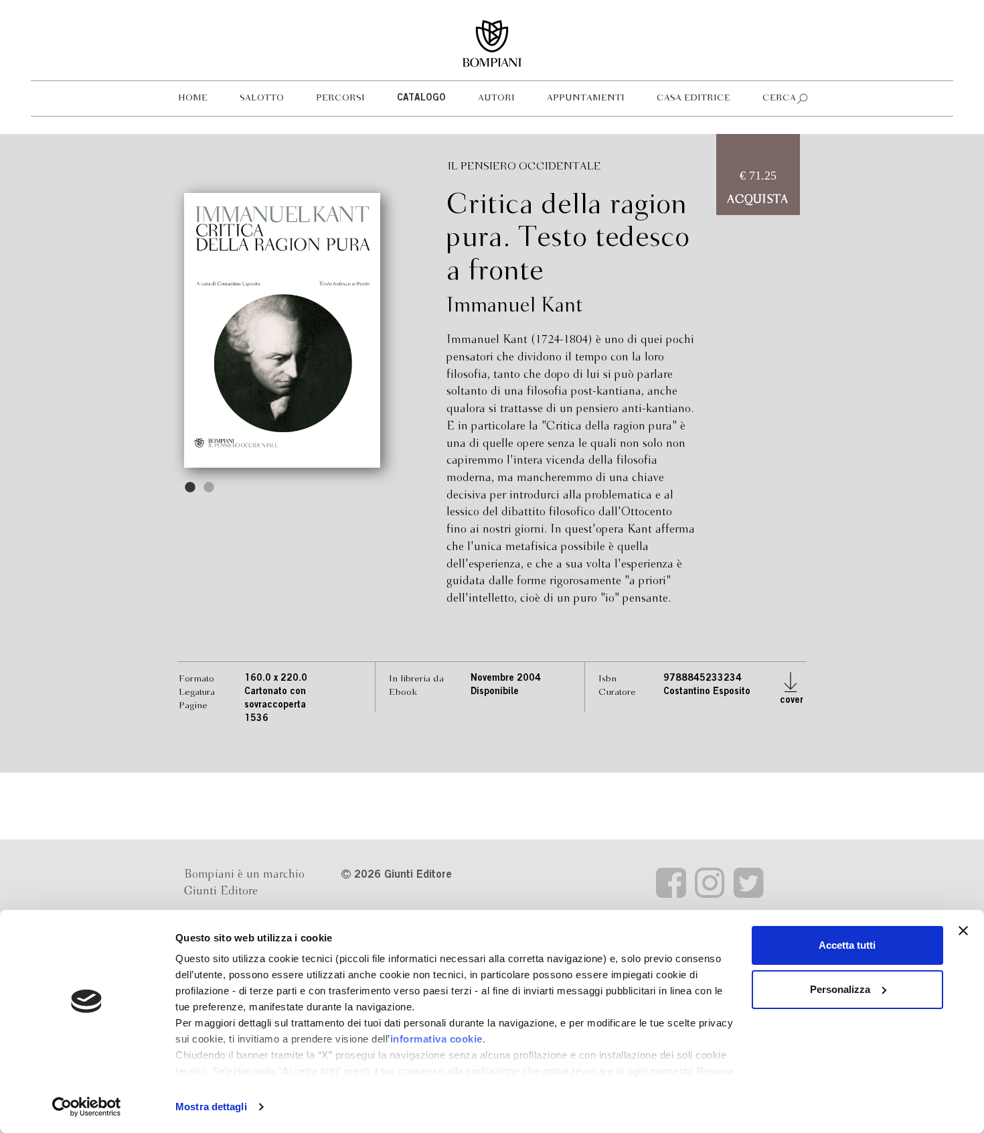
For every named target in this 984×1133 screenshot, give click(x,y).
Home (193, 98)
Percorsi (340, 98)
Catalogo (421, 98)
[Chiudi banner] (963, 930)
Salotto (262, 98)
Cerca (779, 98)
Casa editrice (693, 98)
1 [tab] (190, 487)
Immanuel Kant (514, 306)
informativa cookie (436, 1039)
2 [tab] (209, 487)
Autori (496, 98)
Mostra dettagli (211, 1106)
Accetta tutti (847, 945)
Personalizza (840, 989)
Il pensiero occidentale (524, 166)
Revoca (715, 1071)
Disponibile (495, 692)
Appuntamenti (586, 98)
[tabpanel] (282, 330)
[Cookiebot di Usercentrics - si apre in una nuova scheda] (86, 1107)
